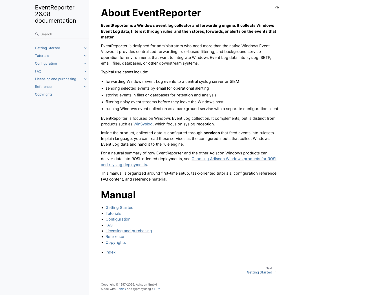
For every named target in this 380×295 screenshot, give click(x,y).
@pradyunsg (142, 289)
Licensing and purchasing (55, 79)
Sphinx (121, 289)
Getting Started (47, 48)
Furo (157, 289)
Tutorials (42, 56)
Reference (43, 87)
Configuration (46, 63)
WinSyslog (143, 124)
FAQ (38, 71)
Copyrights (44, 94)
